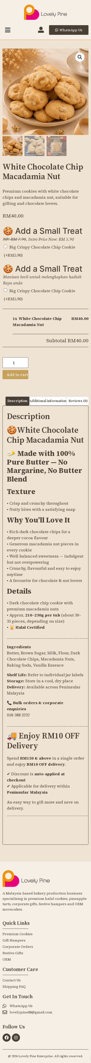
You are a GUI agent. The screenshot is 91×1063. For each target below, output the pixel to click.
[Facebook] (7, 1038)
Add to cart (17, 374)
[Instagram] (16, 1038)
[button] (79, 57)
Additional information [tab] (48, 401)
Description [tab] (17, 401)
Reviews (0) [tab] (78, 401)
